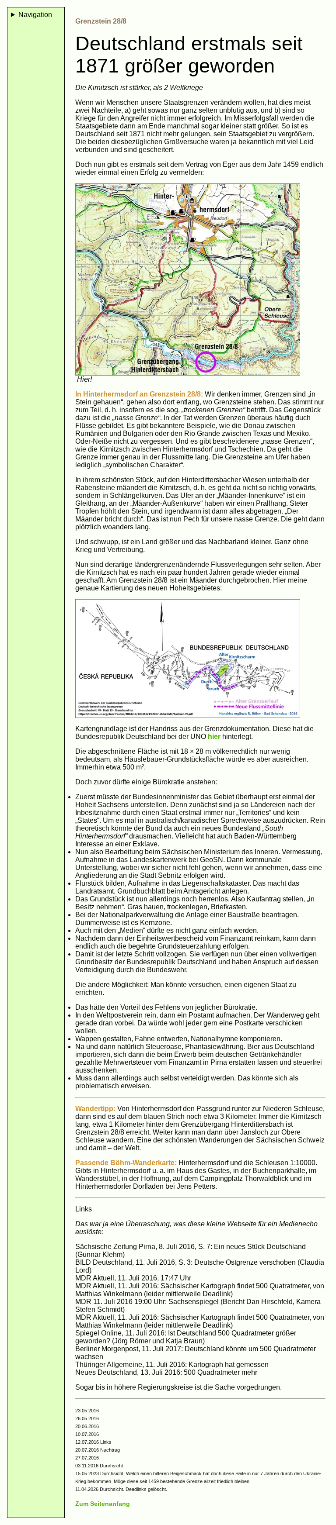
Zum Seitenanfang (102, 1504)
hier (215, 736)
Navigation (35, 14)
